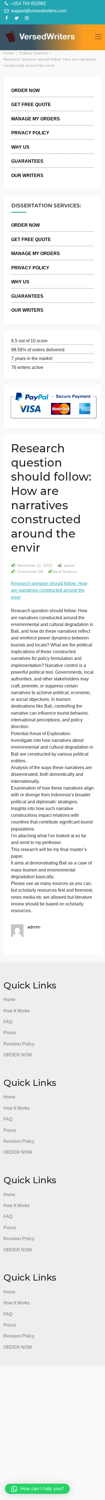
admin (69, 565)
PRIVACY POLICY (30, 132)
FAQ (7, 1021)
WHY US (20, 147)
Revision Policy (18, 1043)
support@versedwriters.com (38, 10)
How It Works (16, 1010)
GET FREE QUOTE (31, 104)
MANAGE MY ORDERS (35, 118)
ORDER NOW (25, 90)
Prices (9, 1032)
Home (9, 999)
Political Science (62, 572)
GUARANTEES (27, 161)
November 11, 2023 (34, 565)
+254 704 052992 (28, 3)
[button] (37, 1489)
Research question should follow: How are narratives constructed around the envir (49, 590)
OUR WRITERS (27, 175)
